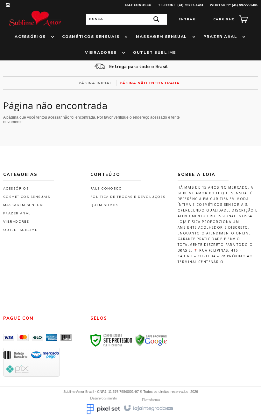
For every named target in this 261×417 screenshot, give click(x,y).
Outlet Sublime (20, 230)
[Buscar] (156, 19)
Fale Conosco (138, 5)
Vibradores (16, 221)
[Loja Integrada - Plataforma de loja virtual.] (148, 407)
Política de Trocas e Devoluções (127, 197)
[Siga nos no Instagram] (8, 5)
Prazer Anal (17, 213)
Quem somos (104, 205)
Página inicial (95, 83)
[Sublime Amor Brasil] (34, 19)
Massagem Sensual (24, 205)
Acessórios (16, 188)
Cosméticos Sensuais (26, 197)
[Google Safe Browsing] (151, 340)
